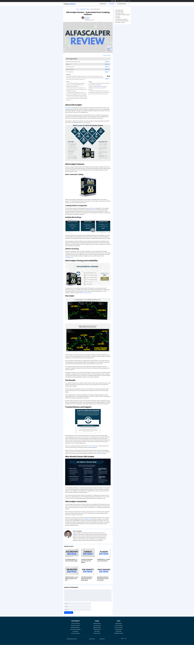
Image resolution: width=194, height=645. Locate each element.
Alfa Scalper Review (119, 10)
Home (77, 9)
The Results (118, 17)
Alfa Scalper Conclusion (120, 22)
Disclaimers (102, 638)
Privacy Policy (92, 638)
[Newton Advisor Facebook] (123, 638)
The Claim (118, 16)
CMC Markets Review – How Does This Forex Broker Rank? (87, 578)
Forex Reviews (111, 3)
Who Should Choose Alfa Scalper (122, 20)
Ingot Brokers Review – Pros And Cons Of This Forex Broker (103, 578)
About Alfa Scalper (119, 11)
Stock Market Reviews (121, 3)
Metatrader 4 (98, 86)
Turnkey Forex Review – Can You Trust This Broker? (87, 561)
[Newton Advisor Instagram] (125, 638)
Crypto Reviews (103, 3)
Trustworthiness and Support (121, 19)
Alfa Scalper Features (120, 13)
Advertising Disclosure (107, 55)
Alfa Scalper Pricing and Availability (123, 14)
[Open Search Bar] (129, 4)
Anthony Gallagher (77, 531)
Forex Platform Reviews (85, 9)
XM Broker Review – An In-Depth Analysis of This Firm (72, 578)
